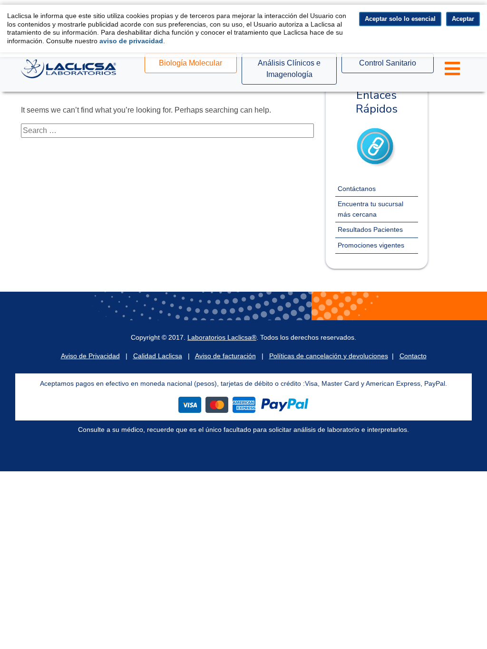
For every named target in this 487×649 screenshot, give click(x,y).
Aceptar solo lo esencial (400, 18)
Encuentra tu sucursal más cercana (370, 209)
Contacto (413, 356)
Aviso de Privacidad (90, 356)
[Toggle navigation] (452, 69)
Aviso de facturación (225, 356)
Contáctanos (357, 188)
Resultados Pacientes (370, 229)
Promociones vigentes (371, 245)
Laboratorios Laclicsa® (221, 337)
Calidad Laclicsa (157, 356)
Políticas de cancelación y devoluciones (328, 356)
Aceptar (463, 18)
